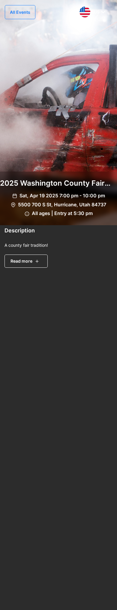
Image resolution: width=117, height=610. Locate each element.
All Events (20, 12)
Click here (98, 545)
